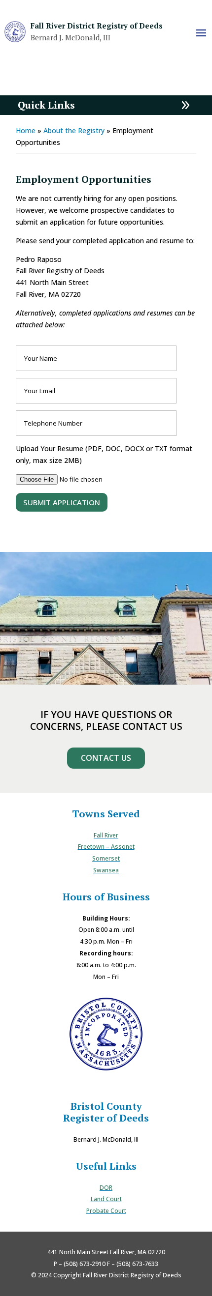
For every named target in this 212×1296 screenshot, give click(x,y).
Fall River (106, 835)
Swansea (106, 870)
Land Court (106, 1199)
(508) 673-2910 (85, 1264)
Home (25, 130)
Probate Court (106, 1211)
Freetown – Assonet (106, 846)
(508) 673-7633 (137, 1264)
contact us (106, 757)
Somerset (106, 858)
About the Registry (74, 130)
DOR (106, 1187)
